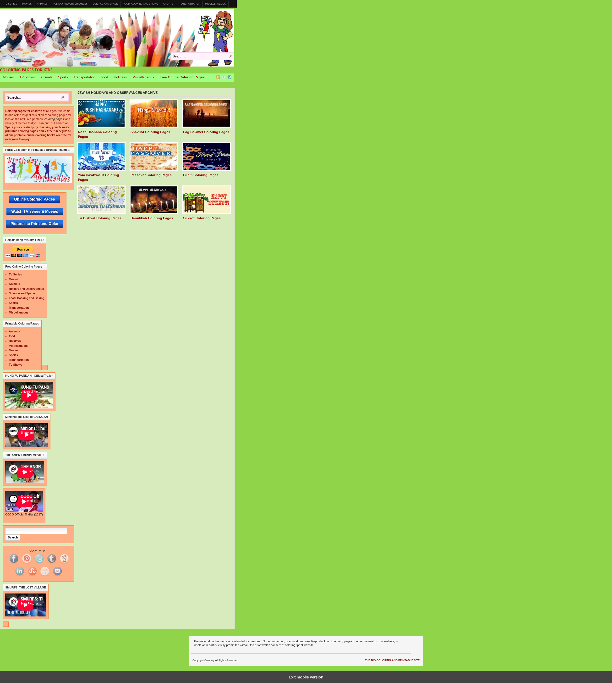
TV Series (10, 3)
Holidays (120, 77)
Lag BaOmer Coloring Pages (206, 132)
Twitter (224, 77)
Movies (27, 3)
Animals (42, 3)
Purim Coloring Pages (201, 175)
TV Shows (27, 77)
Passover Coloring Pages (151, 175)
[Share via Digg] (44, 576)
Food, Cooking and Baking (140, 3)
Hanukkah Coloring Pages (152, 218)
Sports (168, 3)
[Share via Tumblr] (51, 563)
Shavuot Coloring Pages (150, 132)
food (104, 77)
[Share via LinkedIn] (19, 576)
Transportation (189, 3)
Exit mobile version (306, 677)
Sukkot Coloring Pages (202, 218)
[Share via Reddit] (64, 563)
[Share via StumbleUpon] (32, 576)
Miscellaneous (215, 3)
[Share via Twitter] (39, 563)
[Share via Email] (57, 576)
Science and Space (105, 3)
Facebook (229, 77)
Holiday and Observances (70, 3)
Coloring (117, 38)
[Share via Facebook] (14, 563)
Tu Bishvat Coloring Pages (99, 218)
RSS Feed (218, 77)
